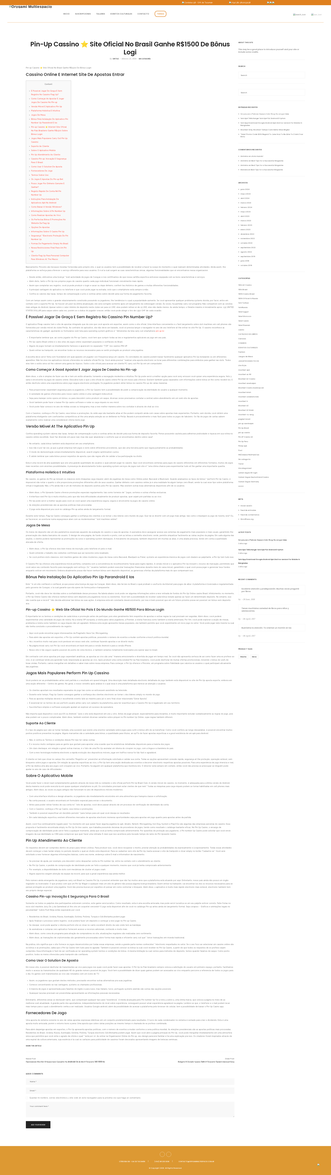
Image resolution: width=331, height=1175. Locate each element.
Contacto (143, 14)
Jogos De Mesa (38, 115)
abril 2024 (245, 198)
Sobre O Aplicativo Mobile (43, 150)
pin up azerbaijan (246, 423)
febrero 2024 (246, 207)
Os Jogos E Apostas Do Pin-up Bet (47, 179)
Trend (240, 464)
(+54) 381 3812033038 (241, 3)
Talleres (100, 14)
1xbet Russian (244, 325)
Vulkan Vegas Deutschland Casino (253, 477)
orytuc (116, 59)
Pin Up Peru (243, 441)
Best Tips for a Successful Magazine (267, 161)
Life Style (242, 365)
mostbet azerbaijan (247, 383)
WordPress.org (247, 519)
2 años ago (242, 543)
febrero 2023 (246, 225)
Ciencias (242, 338)
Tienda (160, 14)
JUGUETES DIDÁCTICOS (248, 361)
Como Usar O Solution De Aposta (46, 167)
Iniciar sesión (246, 505)
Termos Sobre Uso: (40, 175)
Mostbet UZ (243, 405)
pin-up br (160, 331)
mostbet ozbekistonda (248, 397)
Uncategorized (244, 468)
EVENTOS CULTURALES (248, 347)
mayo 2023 (245, 211)
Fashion (241, 352)
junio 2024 (245, 189)
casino (241, 330)
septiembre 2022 (248, 247)
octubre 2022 (246, 243)
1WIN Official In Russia (248, 298)
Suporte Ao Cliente (40, 146)
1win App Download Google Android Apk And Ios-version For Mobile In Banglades (271, 124)
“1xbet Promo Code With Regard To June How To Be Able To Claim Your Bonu (271, 135)
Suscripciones (83, 14)
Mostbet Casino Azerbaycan (251, 388)
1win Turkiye (243, 303)
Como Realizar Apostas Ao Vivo (46, 215)
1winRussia (243, 307)
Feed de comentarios (249, 515)
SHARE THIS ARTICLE (31, 1046)
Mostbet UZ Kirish (246, 410)
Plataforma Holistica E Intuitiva (45, 111)
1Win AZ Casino (245, 285)
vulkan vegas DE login (247, 473)
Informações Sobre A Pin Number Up (48, 211)
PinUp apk (242, 446)
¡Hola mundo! (257, 156)
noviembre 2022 (247, 238)
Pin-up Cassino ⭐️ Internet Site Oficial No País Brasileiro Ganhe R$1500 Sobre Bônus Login (49, 130)
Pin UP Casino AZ (245, 437)
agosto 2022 (246, 252)
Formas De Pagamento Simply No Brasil (49, 244)
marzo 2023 (245, 220)
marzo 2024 (245, 203)
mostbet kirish (244, 392)
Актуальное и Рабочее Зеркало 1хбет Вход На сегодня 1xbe (264, 114)
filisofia (243, 657)
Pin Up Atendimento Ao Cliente (45, 155)
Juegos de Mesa (245, 356)
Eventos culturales (121, 14)
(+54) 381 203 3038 (161, 1161)
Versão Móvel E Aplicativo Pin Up (46, 107)
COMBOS (242, 343)
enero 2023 (245, 229)
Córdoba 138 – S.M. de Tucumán (132, 1161)
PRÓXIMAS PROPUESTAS (248, 455)
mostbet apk (244, 370)
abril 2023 (244, 216)
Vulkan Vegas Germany (248, 481)
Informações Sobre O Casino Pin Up (48, 232)
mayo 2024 (245, 194)
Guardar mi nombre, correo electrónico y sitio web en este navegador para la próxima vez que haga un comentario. (85, 1098)
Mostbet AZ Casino (246, 379)
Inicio (66, 14)
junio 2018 (244, 261)
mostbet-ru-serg (246, 414)
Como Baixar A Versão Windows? (46, 207)
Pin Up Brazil (243, 428)
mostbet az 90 (244, 374)
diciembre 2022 (247, 234)
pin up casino (244, 432)
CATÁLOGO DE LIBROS (247, 334)
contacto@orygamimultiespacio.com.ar (196, 1161)
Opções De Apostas (40, 227)
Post (240, 450)
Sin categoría (145, 59)
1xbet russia (243, 321)
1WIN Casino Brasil (246, 294)
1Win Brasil (242, 289)
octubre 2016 (246, 265)
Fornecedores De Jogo (42, 171)
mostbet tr (243, 401)
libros (254, 657)
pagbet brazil (244, 419)
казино (241, 486)
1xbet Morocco (244, 316)
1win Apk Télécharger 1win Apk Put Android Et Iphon (262, 118)
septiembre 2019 (247, 256)
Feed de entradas (248, 510)
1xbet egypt (243, 312)
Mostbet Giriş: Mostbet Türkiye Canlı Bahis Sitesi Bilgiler (265, 130)
